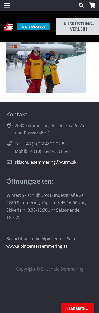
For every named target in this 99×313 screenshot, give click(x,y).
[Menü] (11, 26)
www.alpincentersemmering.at (36, 246)
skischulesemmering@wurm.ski (46, 162)
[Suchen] (81, 5)
